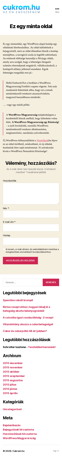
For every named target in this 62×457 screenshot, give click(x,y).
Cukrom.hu (18, 451)
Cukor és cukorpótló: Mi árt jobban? (25, 331)
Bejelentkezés (11, 425)
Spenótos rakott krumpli (18, 300)
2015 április (10, 393)
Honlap (6, 235)
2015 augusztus (13, 380)
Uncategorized (12, 409)
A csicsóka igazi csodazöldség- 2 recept (28, 317)
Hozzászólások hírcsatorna (20, 433)
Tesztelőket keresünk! (42, 347)
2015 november (13, 367)
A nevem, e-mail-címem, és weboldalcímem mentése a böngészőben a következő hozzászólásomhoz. (32, 250)
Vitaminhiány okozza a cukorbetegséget (28, 324)
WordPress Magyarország (19, 438)
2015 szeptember (14, 375)
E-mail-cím (9, 222)
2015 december (13, 363)
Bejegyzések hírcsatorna (18, 429)
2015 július (9, 384)
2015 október (11, 371)
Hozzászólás (9, 181)
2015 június (10, 388)
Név (6, 208)
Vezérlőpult (43, 140)
